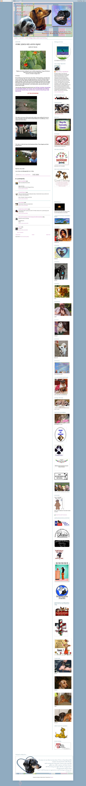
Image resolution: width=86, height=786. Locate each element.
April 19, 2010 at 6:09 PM (23, 205)
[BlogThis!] (34, 174)
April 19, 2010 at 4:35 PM (23, 198)
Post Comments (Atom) (24, 236)
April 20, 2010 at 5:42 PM (23, 230)
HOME (15, 38)
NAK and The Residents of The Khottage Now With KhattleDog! (30, 216)
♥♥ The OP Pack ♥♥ (22, 192)
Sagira (19, 226)
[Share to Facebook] (37, 174)
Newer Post (18, 234)
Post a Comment (20, 232)
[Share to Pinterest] (38, 174)
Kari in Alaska (21, 202)
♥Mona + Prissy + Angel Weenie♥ (62, 71)
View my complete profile (59, 91)
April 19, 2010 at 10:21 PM (23, 223)
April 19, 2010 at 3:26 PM (23, 188)
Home (33, 234)
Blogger (51, 777)
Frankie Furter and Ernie (23, 209)
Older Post (48, 234)
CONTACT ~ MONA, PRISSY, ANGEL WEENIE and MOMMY (33, 38)
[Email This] (33, 174)
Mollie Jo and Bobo (22, 181)
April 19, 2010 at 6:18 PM (23, 213)
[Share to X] (35, 174)
